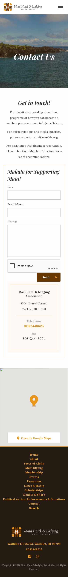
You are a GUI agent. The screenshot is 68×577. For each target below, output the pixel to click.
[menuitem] (30, 556)
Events (34, 477)
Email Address (15, 204)
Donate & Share (34, 494)
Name (10, 187)
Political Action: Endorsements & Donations (34, 499)
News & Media (34, 485)
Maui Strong (34, 468)
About (34, 459)
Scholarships (34, 490)
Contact (34, 503)
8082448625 (34, 326)
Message (12, 221)
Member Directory (42, 151)
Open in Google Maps (36, 438)
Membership (34, 472)
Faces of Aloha (34, 463)
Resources (34, 481)
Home (34, 454)
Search (34, 508)
